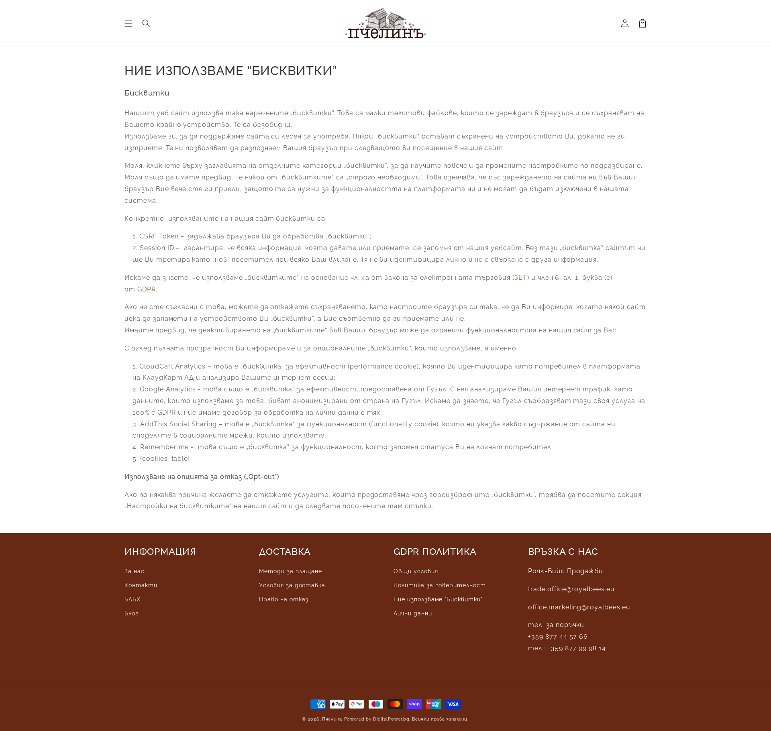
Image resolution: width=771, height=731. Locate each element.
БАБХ (132, 599)
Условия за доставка (292, 585)
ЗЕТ (520, 277)
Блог (131, 613)
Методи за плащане (290, 571)
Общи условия (416, 571)
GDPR (146, 289)
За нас (134, 571)
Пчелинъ (332, 719)
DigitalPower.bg (391, 719)
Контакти (140, 585)
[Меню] (128, 23)
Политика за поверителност (440, 585)
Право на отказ (283, 599)
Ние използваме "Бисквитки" (438, 599)
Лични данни (413, 613)
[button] (146, 23)
